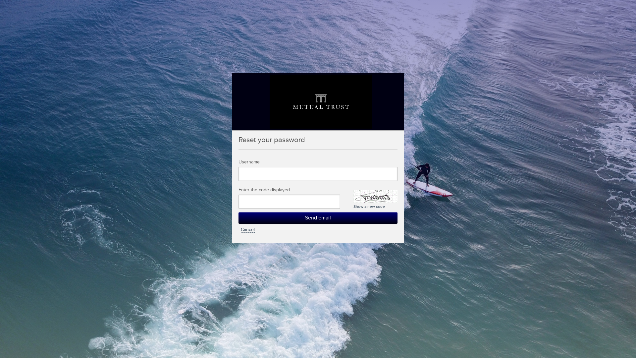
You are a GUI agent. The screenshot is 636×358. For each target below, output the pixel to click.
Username (249, 162)
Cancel (248, 229)
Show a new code (369, 206)
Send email (318, 218)
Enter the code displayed (264, 190)
